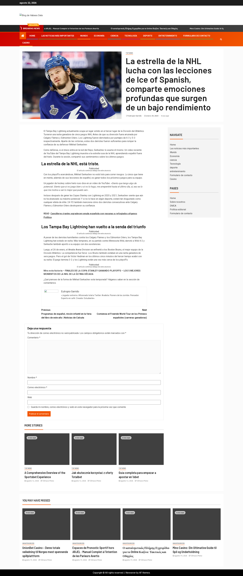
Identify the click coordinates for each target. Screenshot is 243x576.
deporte (147, 36)
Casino (26, 43)
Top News (129, 53)
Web (29, 397)
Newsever (131, 572)
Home (32, 36)
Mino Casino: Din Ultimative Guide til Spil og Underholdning (202, 28)
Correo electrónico (37, 387)
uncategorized (28, 543)
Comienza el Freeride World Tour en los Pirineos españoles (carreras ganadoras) (122, 314)
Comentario (33, 337)
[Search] (221, 39)
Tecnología (130, 36)
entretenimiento (167, 36)
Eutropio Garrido (135, 116)
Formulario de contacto (196, 36)
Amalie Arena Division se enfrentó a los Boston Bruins (95, 249)
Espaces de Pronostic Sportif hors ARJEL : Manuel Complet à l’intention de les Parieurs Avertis (94, 552)
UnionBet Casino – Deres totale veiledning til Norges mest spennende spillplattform (45, 552)
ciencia (114, 36)
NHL (90, 134)
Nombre (32, 377)
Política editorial (178, 209)
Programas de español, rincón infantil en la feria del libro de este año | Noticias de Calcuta (66, 314)
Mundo (84, 36)
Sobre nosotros (177, 202)
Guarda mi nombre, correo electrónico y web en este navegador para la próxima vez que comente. (78, 407)
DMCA (173, 205)
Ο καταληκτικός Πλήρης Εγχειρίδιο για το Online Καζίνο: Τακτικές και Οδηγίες (131, 28)
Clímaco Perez (48, 481)
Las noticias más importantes (57, 36)
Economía (99, 36)
